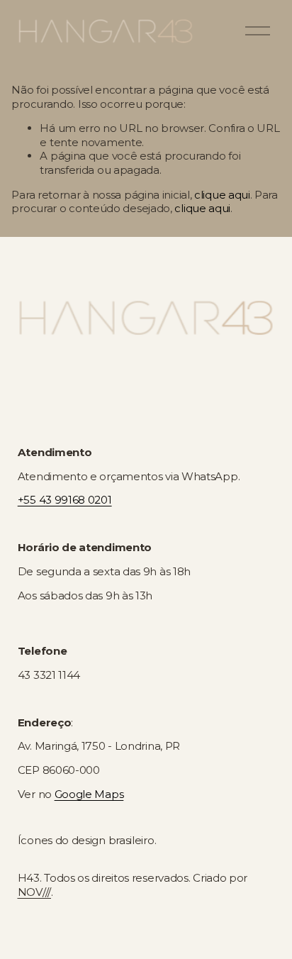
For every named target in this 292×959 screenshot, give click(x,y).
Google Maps (89, 794)
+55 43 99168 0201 (65, 499)
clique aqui (222, 194)
